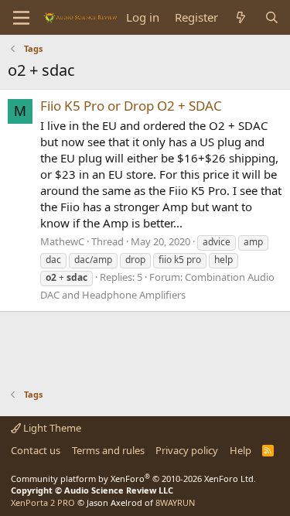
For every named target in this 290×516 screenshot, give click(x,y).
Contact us (35, 450)
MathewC (62, 241)
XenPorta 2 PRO (43, 502)
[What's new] (241, 17)
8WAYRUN (175, 502)
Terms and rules (108, 450)
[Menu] (21, 18)
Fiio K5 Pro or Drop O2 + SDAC (131, 105)
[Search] (272, 17)
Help (240, 450)
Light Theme (51, 428)
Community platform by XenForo (133, 478)
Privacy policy (186, 450)
